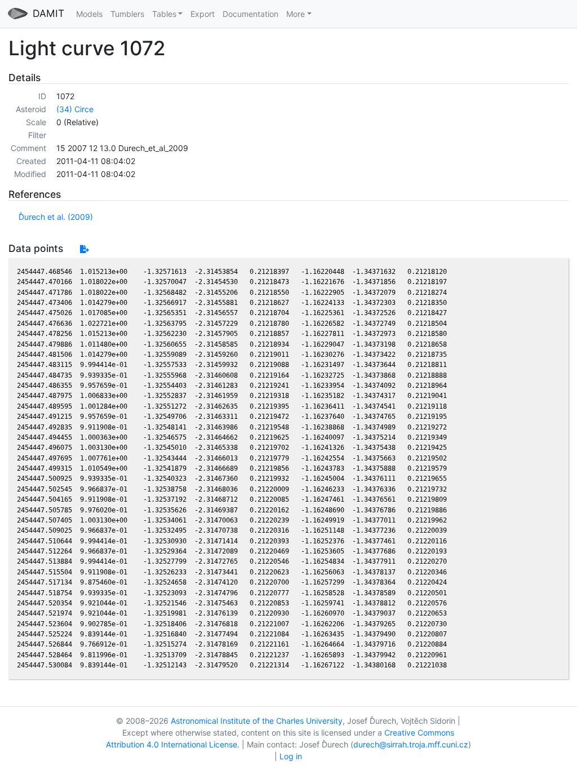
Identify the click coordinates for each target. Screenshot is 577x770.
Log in (290, 756)
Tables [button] (164, 14)
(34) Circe (75, 109)
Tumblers (127, 14)
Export (202, 14)
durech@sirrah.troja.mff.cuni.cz (410, 744)
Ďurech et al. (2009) (56, 217)
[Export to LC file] (84, 249)
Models (89, 14)
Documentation (250, 14)
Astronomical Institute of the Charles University (257, 720)
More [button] (295, 14)
